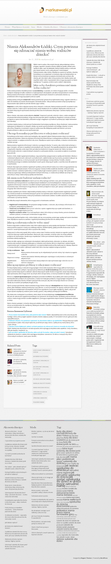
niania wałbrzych (72, 499)
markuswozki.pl (47, 59)
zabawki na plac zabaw (66, 537)
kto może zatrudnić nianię (41, 379)
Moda (39, 27)
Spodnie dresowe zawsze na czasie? (42, 446)
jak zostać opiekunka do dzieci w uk (41, 374)
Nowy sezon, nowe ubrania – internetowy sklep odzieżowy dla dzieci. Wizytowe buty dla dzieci (14, 487)
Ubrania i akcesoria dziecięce (71, 27)
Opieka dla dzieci (51, 27)
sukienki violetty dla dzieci (67, 529)
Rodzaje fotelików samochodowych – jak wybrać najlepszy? (93, 70)
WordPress (104, 558)
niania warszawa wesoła (41, 387)
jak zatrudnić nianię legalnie (68, 471)
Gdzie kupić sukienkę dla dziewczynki (68, 449)
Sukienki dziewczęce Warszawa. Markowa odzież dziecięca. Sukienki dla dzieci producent (15, 480)
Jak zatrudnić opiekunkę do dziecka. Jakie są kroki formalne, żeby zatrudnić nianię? (37, 332)
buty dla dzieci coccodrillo (64, 432)
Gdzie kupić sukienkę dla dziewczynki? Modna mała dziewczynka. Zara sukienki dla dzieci (16, 546)
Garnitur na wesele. (37, 437)
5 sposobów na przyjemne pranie (15, 441)
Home (7, 27)
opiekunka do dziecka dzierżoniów (40, 393)
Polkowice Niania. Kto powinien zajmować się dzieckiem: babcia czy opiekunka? (35, 320)
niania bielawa (64, 495)
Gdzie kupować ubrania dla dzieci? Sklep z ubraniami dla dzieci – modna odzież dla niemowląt (16, 494)
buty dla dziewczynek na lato (66, 443)
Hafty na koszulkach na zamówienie (42, 474)
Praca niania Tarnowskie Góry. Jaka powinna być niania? (28, 315)
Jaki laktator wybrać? (11, 522)
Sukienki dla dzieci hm (64, 521)
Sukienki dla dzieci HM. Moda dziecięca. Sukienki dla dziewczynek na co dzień (95, 62)
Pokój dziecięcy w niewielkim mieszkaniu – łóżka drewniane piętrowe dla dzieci (14, 509)
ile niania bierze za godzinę (66, 455)
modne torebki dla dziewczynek (67, 489)
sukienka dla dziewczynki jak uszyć (66, 518)
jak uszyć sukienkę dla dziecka (67, 461)
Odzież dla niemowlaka (63, 502)
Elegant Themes (86, 558)
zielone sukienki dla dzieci (67, 540)
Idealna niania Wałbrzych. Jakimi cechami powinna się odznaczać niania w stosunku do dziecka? (41, 326)
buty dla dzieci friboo (66, 434)
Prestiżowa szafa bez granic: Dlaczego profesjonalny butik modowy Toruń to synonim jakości (42, 468)
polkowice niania (38, 402)
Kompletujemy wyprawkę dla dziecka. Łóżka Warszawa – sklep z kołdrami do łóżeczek (16, 502)
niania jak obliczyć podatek (41, 383)
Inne (33, 27)
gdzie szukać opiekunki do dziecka (41, 351)
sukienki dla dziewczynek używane (65, 526)
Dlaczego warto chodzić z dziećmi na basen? (99, 290)
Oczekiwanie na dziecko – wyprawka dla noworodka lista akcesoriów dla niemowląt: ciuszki (16, 517)
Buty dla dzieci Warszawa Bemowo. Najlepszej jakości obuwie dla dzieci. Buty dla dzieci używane (42, 485)
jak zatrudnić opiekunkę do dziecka (41, 368)
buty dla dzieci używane (67, 439)
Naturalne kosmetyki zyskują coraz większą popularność (95, 309)
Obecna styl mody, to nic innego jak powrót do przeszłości (94, 133)
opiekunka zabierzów (40, 398)
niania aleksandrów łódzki (66, 492)
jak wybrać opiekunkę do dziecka (41, 361)
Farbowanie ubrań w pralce (40, 496)
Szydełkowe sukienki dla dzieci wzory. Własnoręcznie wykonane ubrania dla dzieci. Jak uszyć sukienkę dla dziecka (16, 533)
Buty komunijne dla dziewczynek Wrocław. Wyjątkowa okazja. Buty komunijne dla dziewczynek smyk (95, 84)
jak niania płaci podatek (40, 356)
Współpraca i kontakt (20, 27)
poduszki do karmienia (71, 508)
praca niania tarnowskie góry (65, 513)
